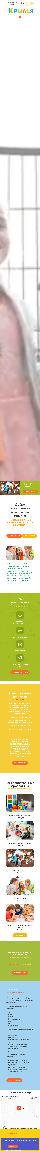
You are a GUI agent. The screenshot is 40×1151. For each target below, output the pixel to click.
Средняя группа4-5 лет (20, 872)
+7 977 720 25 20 (25, 964)
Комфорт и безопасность (20, 623)
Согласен (13, 1146)
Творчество (20, 651)
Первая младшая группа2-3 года (20, 817)
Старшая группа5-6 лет (20, 899)
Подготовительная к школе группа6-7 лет (20, 928)
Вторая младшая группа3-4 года (20, 844)
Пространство (20, 637)
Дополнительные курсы (20, 665)
